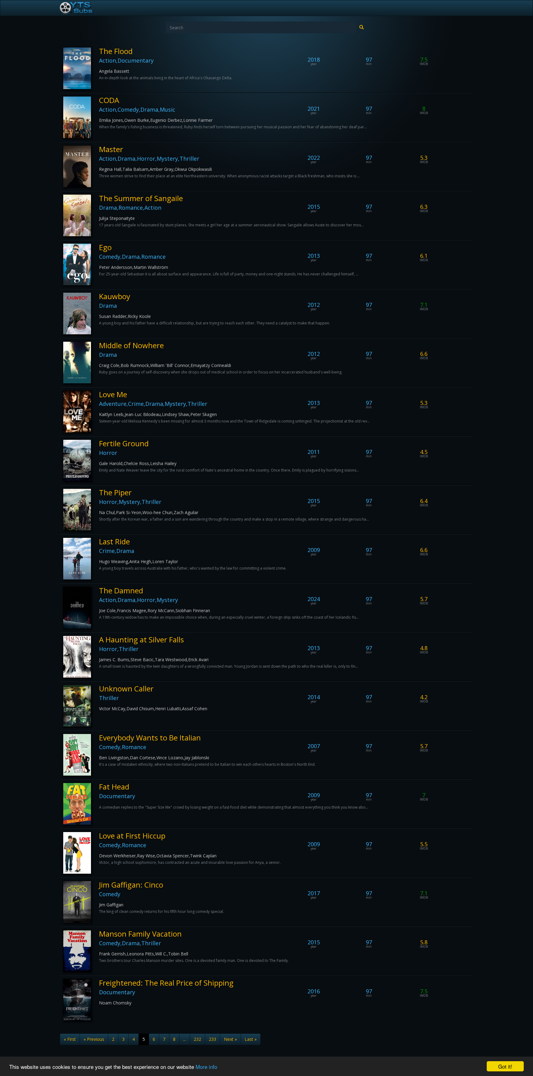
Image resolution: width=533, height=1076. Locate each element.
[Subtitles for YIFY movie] (83, 8)
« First (70, 1039)
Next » (230, 1039)
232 (197, 1039)
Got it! (505, 1066)
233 (212, 1039)
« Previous (94, 1039)
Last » (251, 1039)
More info (206, 1066)
